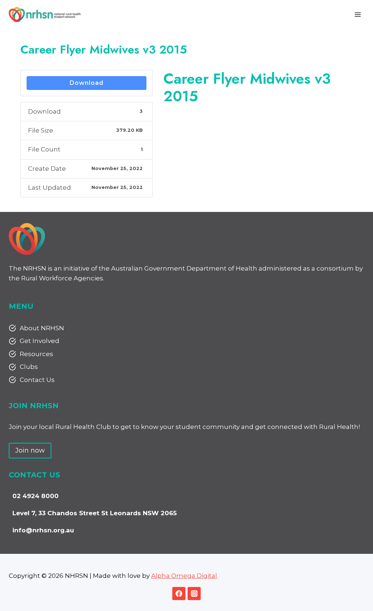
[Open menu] (357, 14)
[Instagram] (194, 593)
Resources (36, 354)
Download (86, 82)
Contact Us (37, 379)
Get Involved (39, 340)
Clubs (29, 366)
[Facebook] (178, 593)
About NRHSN (42, 328)
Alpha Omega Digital (184, 575)
